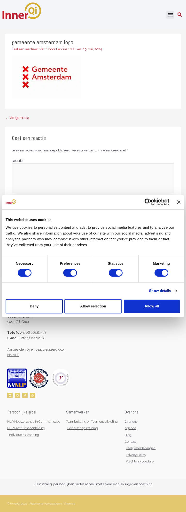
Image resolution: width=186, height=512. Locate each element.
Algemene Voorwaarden (45, 503)
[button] (170, 15)
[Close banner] (178, 202)
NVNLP (13, 355)
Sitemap (69, 503)
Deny (34, 306)
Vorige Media (17, 118)
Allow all (152, 306)
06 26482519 (36, 332)
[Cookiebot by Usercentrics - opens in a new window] (148, 202)
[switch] (70, 273)
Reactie (18, 161)
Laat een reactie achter (28, 49)
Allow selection (93, 306)
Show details (160, 291)
